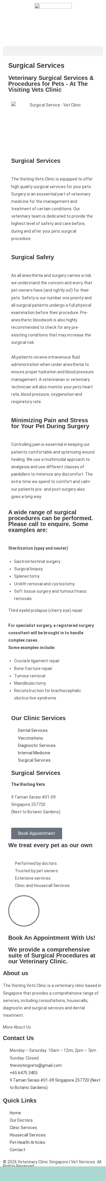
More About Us (17, 1027)
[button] (53, 51)
